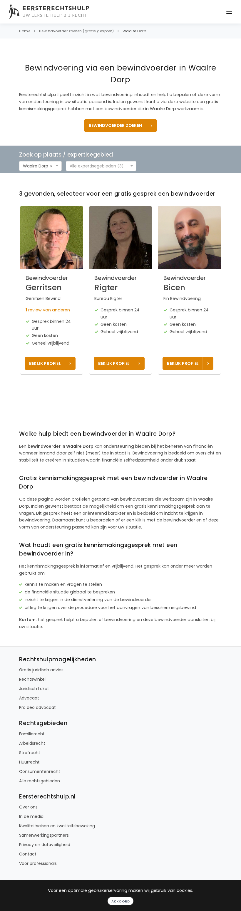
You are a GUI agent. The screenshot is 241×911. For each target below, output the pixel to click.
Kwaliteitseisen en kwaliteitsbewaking (57, 826)
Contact (27, 854)
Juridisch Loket (34, 689)
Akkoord (120, 901)
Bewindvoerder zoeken (115, 125)
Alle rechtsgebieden (39, 781)
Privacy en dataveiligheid (44, 845)
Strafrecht (29, 753)
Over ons (28, 807)
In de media (31, 816)
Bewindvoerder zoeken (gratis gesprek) (76, 30)
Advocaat (29, 698)
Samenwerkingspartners (44, 835)
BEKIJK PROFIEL (45, 363)
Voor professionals (38, 863)
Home (24, 30)
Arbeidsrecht (32, 743)
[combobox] (40, 166)
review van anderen (48, 310)
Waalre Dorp (134, 30)
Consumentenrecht (39, 771)
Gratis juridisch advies (41, 670)
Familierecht (32, 734)
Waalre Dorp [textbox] (35, 166)
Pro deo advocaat (37, 707)
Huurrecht (29, 762)
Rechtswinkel (32, 679)
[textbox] (99, 166)
